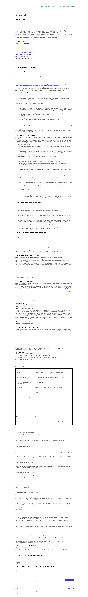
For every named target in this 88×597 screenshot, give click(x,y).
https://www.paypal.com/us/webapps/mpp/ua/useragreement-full (33, 85)
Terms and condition (25, 591)
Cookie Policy (16, 591)
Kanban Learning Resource (63, 6)
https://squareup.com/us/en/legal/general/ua (52, 85)
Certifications (47, 6)
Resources (54, 6)
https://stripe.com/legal (19, 85)
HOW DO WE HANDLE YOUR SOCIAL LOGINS (59, 88)
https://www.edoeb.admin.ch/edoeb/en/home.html (58, 298)
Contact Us (73, 6)
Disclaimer (16, 593)
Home (42, 6)
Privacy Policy (34, 591)
